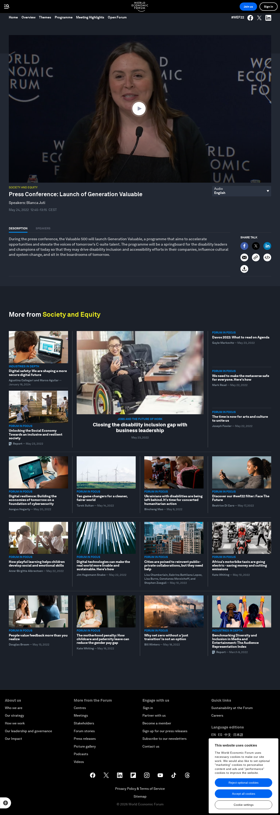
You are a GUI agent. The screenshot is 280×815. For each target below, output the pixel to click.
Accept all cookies (243, 793)
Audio (218, 189)
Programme (64, 17)
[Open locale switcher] (5, 803)
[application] (140, 109)
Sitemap (140, 796)
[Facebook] (244, 246)
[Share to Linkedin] (268, 18)
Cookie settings (244, 804)
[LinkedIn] (267, 246)
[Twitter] (256, 246)
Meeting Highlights (90, 17)
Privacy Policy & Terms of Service (140, 789)
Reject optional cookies (243, 782)
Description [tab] (18, 228)
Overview (28, 17)
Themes (45, 17)
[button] (140, 108)
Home (13, 17)
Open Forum (117, 17)
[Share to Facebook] (250, 18)
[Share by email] (244, 257)
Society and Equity (23, 187)
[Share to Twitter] (259, 18)
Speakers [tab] (43, 228)
